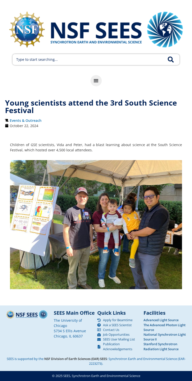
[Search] (174, 59)
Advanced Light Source (161, 320)
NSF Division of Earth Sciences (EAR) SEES (75, 358)
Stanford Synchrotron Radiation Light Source (161, 346)
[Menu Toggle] (96, 80)
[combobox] (89, 59)
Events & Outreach (26, 120)
